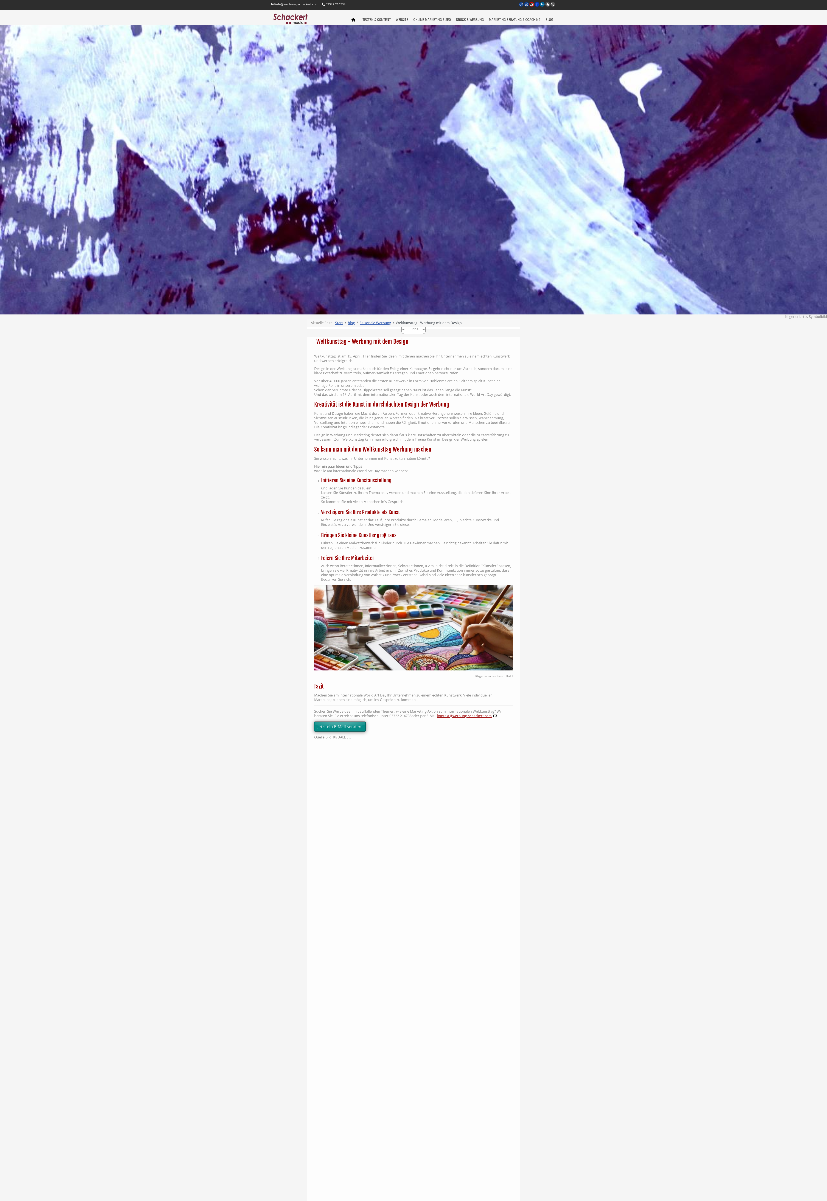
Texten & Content (376, 20)
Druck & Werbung (470, 20)
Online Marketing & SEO (432, 20)
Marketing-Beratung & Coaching (514, 20)
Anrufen (552, 4)
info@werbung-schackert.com (296, 4)
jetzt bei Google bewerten (547, 4)
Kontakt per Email (532, 6)
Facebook (537, 6)
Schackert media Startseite (353, 20)
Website (402, 20)
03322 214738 (335, 4)
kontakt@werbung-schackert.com (464, 715)
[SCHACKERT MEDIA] (308, 18)
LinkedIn (542, 6)
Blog (549, 20)
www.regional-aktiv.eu (526, 6)
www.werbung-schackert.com (521, 6)
